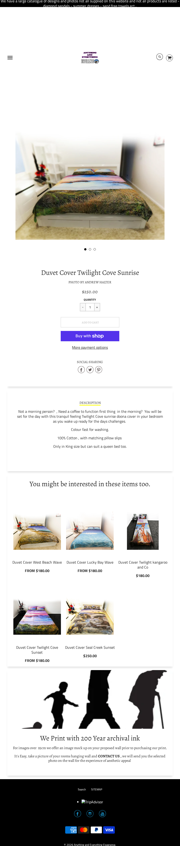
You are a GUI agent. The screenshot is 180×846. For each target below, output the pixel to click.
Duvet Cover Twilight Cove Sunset (37, 650)
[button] (90, 322)
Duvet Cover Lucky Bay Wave (90, 562)
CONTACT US (109, 756)
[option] (90, 180)
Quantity (90, 299)
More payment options (90, 347)
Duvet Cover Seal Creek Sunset (90, 647)
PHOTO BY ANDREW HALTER (89, 282)
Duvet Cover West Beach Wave (37, 562)
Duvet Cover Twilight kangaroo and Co (142, 564)
